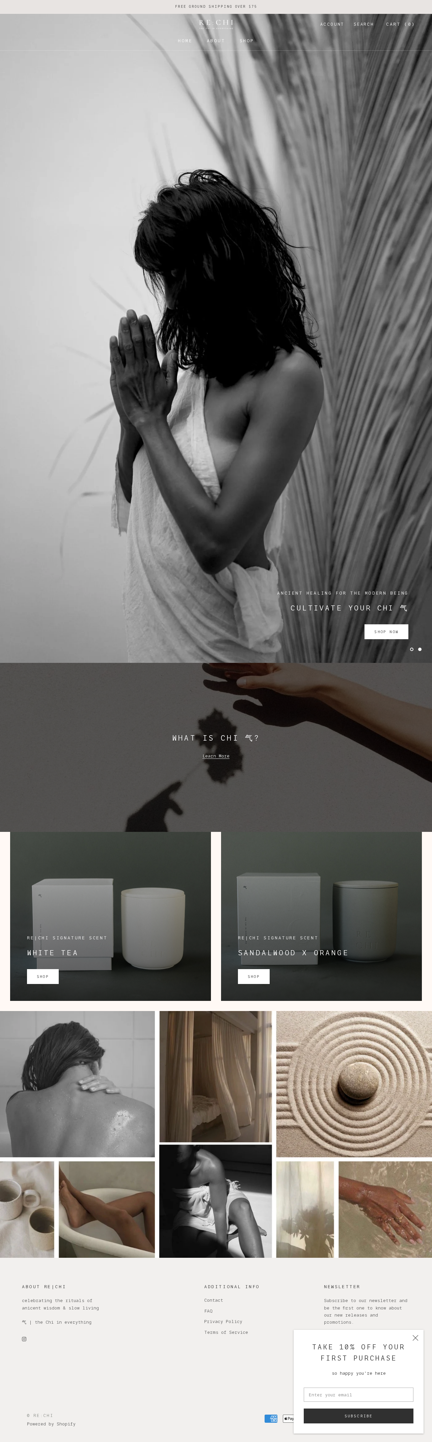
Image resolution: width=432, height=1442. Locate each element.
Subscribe (359, 1416)
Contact (213, 997)
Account (332, 24)
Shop (247, 40)
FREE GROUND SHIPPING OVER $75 (216, 6)
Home (185, 40)
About (216, 40)
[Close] (415, 1338)
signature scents (216, 203)
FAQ (208, 1008)
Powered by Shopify (51, 1121)
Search (364, 24)
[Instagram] (24, 1035)
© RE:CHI (40, 1112)
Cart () (400, 24)
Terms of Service (226, 1029)
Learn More (216, 453)
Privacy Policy (223, 1018)
